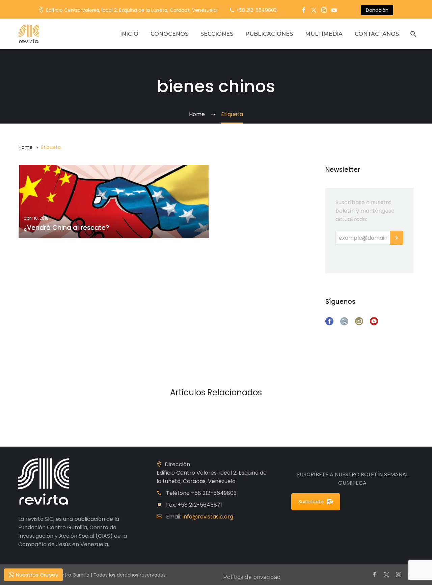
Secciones (216, 34)
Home (26, 147)
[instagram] (359, 321)
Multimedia (324, 34)
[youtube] (374, 321)
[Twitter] (314, 10)
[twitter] (344, 321)
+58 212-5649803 (256, 10)
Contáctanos (377, 34)
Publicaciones (269, 34)
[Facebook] (304, 10)
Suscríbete (311, 501)
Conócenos (169, 34)
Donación (377, 10)
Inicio (129, 34)
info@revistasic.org (208, 517)
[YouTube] (334, 10)
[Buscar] (412, 34)
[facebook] (329, 321)
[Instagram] (324, 10)
